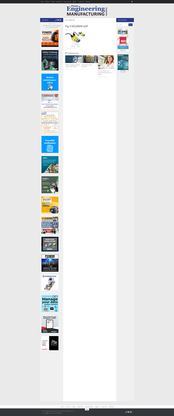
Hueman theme (59, 413)
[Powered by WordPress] (47, 413)
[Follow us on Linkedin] (60, 20)
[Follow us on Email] (58, 20)
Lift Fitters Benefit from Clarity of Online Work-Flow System (104, 72)
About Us (48, 1)
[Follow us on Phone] (56, 20)
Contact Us (81, 1)
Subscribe (88, 1)
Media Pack (59, 1)
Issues (53, 1)
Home (42, 1)
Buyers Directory (67, 1)
